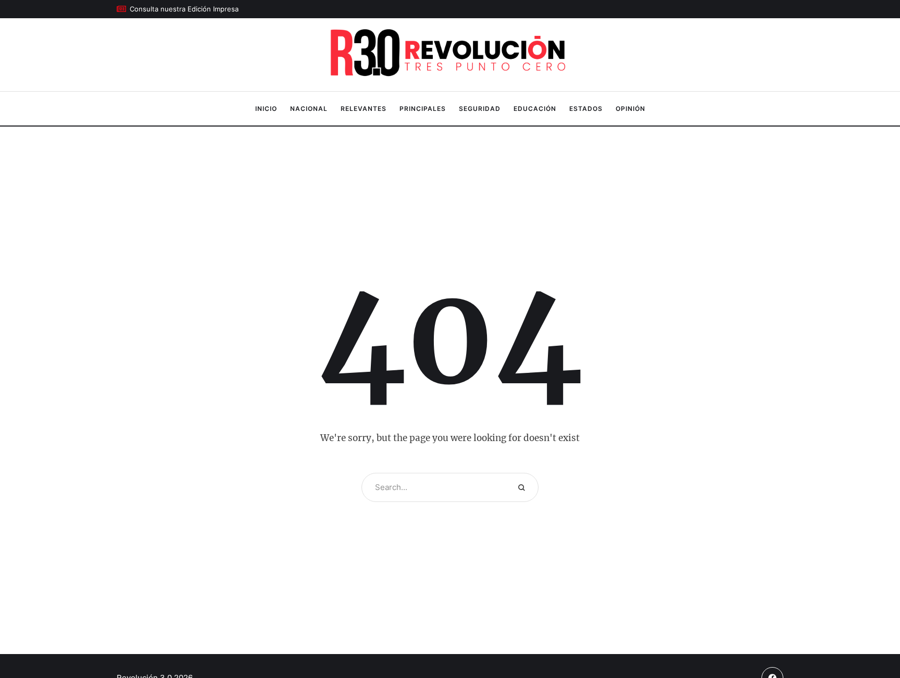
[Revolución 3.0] (450, 55)
